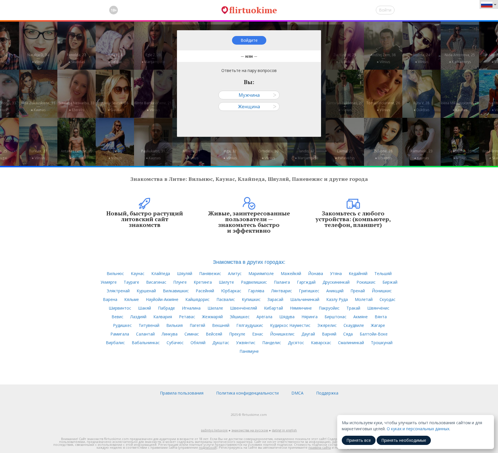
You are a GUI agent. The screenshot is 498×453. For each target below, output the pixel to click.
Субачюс (175, 342)
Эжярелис (327, 325)
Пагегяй (197, 325)
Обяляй (197, 342)
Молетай (364, 299)
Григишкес (309, 290)
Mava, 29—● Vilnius (115, 154)
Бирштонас (335, 316)
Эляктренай (118, 290)
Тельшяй (383, 273)
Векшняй (220, 325)
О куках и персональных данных (418, 428)
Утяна (336, 273)
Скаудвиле (354, 325)
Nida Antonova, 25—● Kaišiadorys (460, 58)
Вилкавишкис (176, 290)
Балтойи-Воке (374, 334)
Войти (385, 10)
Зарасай (275, 299)
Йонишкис (382, 290)
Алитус (235, 273)
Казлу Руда (337, 299)
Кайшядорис (197, 299)
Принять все (358, 440)
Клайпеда (160, 273)
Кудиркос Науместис (290, 325)
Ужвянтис (245, 342)
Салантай (145, 334)
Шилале (215, 308)
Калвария (162, 316)
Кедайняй (358, 273)
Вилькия (174, 325)
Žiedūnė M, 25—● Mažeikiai (344, 58)
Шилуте (226, 282)
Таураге (131, 282)
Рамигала (119, 334)
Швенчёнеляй (243, 308)
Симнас (191, 334)
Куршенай (146, 290)
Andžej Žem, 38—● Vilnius (383, 58)
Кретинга (203, 282)
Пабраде (166, 308)
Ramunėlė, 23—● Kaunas (422, 154)
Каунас (137, 273)
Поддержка (327, 393)
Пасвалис (225, 299)
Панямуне (249, 351)
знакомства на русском (249, 430)
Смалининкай (351, 342)
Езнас (257, 334)
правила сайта (319, 447)
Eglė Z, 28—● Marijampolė (153, 58)
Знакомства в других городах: (249, 261)
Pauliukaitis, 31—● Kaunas (153, 154)
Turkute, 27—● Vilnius (38, 154)
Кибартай (273, 308)
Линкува (170, 334)
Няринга (309, 316)
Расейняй (205, 290)
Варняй (329, 334)
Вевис (117, 316)
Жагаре (378, 325)
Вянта (381, 316)
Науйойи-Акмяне (162, 299)
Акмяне (360, 316)
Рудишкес (122, 325)
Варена (110, 299)
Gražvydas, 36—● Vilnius (459, 154)
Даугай (308, 334)
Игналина (191, 308)
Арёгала (264, 316)
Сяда (348, 334)
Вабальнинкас (146, 342)
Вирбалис (115, 342)
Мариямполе (261, 273)
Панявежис (210, 273)
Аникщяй (335, 290)
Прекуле (237, 334)
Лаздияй (138, 316)
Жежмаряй (212, 316)
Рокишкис (366, 282)
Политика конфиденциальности (247, 393)
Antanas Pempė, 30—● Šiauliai (76, 154)
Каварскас (321, 342)
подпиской (207, 447)
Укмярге (109, 282)
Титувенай (149, 325)
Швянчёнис (378, 308)
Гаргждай (306, 282)
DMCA (297, 393)
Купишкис (251, 299)
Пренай (357, 290)
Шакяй (144, 308)
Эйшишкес (240, 316)
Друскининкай (336, 282)
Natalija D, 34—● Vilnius (38, 58)
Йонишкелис (282, 334)
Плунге (180, 282)
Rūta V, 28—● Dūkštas (421, 106)
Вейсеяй (214, 334)
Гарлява (256, 290)
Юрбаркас (231, 290)
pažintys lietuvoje (214, 430)
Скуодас (387, 299)
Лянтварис (281, 290)
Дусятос (296, 342)
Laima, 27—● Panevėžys (345, 154)
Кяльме (131, 299)
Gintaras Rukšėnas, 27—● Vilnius (345, 106)
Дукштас (220, 342)
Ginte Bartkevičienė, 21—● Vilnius (153, 106)
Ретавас (187, 316)
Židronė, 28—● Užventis (383, 154)
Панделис (271, 342)
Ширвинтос (120, 308)
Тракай (353, 308)
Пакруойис (329, 308)
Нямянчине (301, 308)
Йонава (315, 273)
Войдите (249, 40)
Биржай (389, 282)
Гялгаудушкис (249, 325)
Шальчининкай (304, 299)
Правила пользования (181, 393)
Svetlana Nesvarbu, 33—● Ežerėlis (77, 106)
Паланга (282, 282)
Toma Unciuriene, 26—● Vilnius (383, 106)
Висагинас (156, 282)
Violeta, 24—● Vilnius (421, 58)
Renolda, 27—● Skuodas (76, 58)
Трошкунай (382, 342)
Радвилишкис (254, 282)
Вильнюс (115, 273)
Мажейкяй (291, 273)
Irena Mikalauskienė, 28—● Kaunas (460, 106)
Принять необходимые (403, 440)
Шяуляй (184, 273)
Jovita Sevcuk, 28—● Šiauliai (115, 106)
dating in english (284, 430)
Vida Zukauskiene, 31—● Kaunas (38, 106)
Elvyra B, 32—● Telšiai (115, 58)
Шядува (287, 316)
